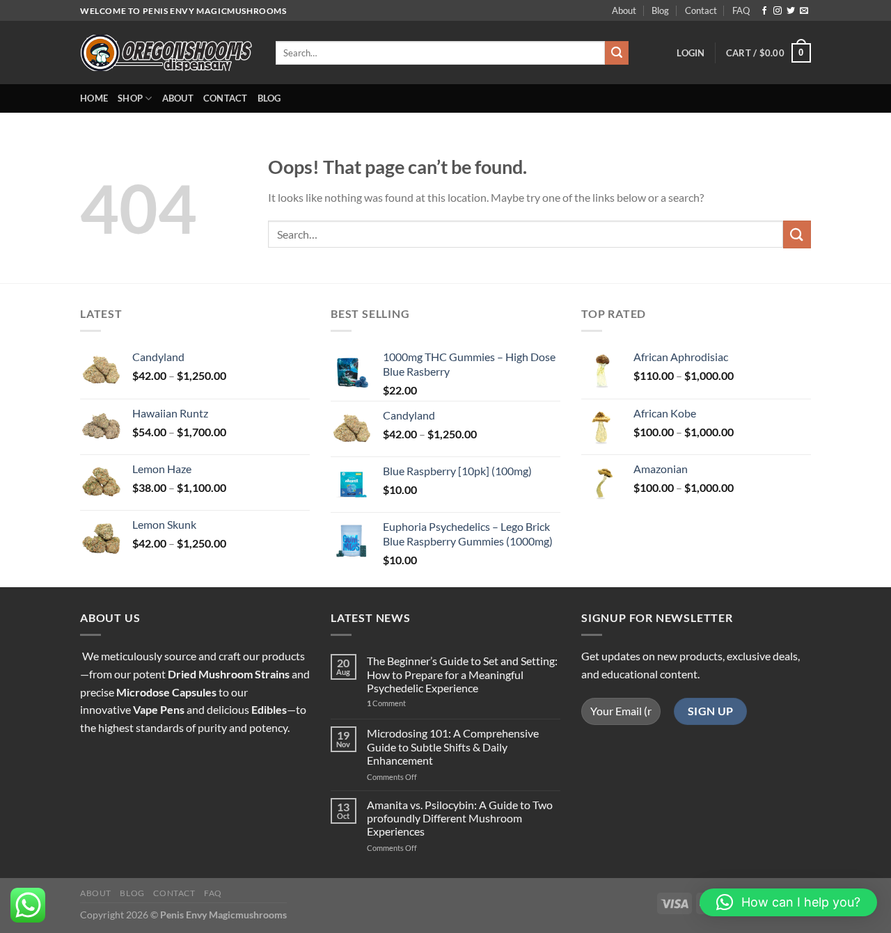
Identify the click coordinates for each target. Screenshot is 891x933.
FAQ (741, 10)
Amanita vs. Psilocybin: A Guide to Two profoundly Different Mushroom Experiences (460, 818)
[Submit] (617, 53)
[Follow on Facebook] (764, 11)
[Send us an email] (804, 11)
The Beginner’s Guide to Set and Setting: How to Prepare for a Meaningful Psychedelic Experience (462, 674)
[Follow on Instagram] (777, 11)
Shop (130, 98)
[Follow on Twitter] (791, 11)
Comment (386, 703)
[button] (788, 902)
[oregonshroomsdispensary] (167, 53)
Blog (660, 10)
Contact (701, 10)
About (624, 10)
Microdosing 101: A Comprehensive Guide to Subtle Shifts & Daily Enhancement (453, 746)
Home (94, 98)
